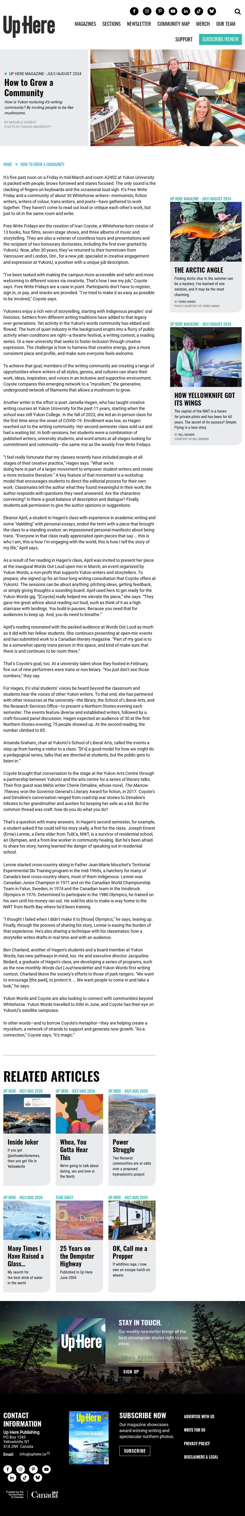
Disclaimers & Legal (201, 1457)
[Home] (29, 26)
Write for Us (194, 1430)
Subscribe (135, 1451)
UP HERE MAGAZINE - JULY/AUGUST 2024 (45, 74)
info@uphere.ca (33, 1454)
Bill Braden (186, 434)
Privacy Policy (197, 1443)
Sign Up (131, 1371)
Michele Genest (22, 122)
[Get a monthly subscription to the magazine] (89, 1437)
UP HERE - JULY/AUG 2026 (23, 1091)
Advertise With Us (199, 1416)
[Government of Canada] (32, 1494)
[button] (237, 12)
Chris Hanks (187, 301)
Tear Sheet (64, 1197)
